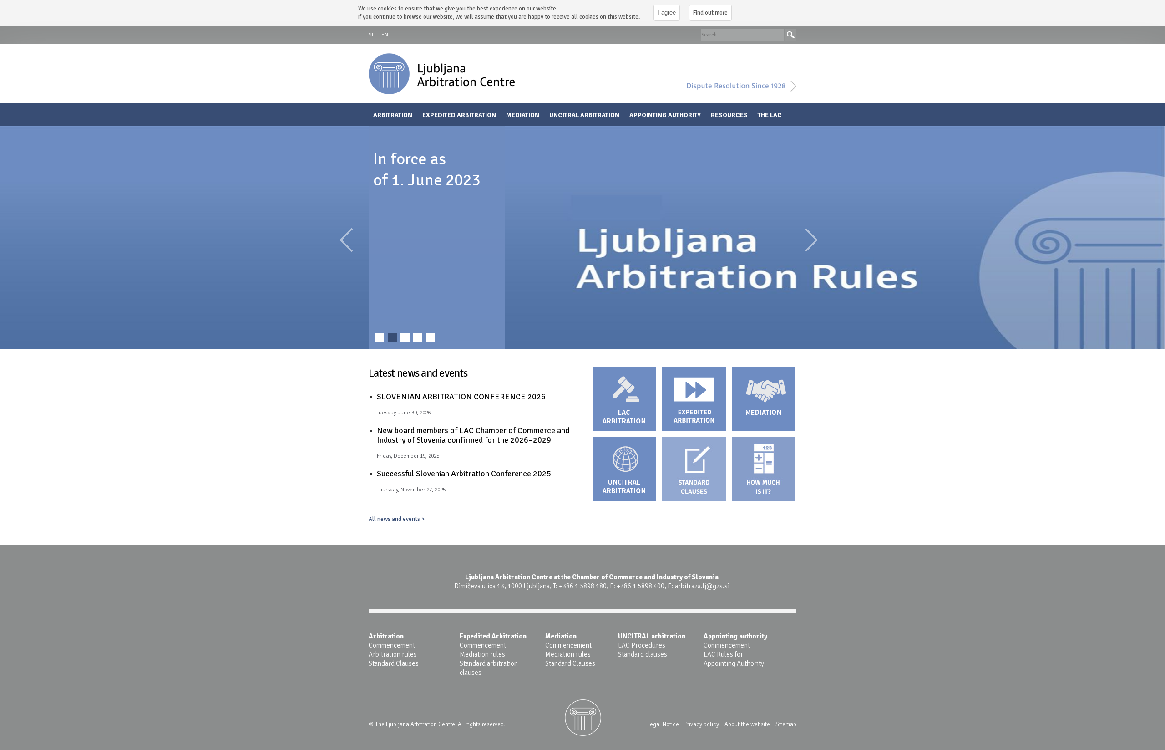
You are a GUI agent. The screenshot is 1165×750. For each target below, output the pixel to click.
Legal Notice (663, 724)
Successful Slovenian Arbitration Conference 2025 (464, 474)
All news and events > (397, 518)
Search (790, 35)
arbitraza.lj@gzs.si (702, 586)
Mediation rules (482, 654)
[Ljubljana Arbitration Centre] (442, 73)
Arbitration (392, 115)
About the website (747, 724)
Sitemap (785, 724)
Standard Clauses (394, 663)
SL (372, 34)
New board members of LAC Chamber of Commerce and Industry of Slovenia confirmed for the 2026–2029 (473, 435)
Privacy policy (701, 724)
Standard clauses (642, 654)
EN (384, 34)
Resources (729, 115)
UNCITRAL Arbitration (584, 115)
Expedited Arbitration (459, 115)
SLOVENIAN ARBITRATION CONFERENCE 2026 (461, 397)
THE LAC (770, 115)
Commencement (392, 645)
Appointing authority (665, 115)
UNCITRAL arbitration (651, 636)
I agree (667, 12)
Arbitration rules (393, 654)
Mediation (522, 115)
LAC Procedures (641, 645)
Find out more (710, 12)
